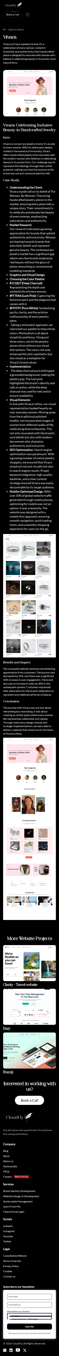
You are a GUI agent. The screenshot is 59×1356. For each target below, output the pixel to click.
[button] (29, 1314)
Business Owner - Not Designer (25, 1319)
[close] (27, 14)
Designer (16, 1316)
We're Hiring (21, 1176)
